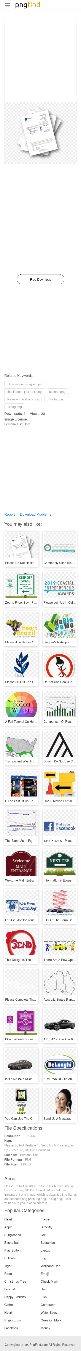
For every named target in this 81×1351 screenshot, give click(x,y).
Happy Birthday (15, 1296)
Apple (8, 1227)
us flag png (14, 407)
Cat (43, 1234)
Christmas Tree (15, 1281)
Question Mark (51, 1320)
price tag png (56, 399)
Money (45, 1328)
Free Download (40, 279)
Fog (43, 1258)
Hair (43, 1289)
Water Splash (50, 1312)
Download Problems (35, 514)
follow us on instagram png (25, 384)
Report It (10, 514)
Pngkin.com (12, 1320)
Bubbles (10, 1258)
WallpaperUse (50, 1265)
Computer (48, 1304)
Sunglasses (12, 1234)
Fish (44, 1296)
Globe (8, 1304)
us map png (57, 391)
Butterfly (46, 1227)
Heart (8, 1219)
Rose (8, 1273)
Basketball (11, 1242)
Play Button (12, 1250)
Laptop (45, 1250)
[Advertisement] (40, 61)
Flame (45, 1219)
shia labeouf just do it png (24, 391)
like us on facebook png (23, 399)
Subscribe (48, 1242)
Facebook (11, 1328)
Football (9, 1289)
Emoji (45, 1273)
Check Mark (49, 1281)
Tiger (7, 1265)
